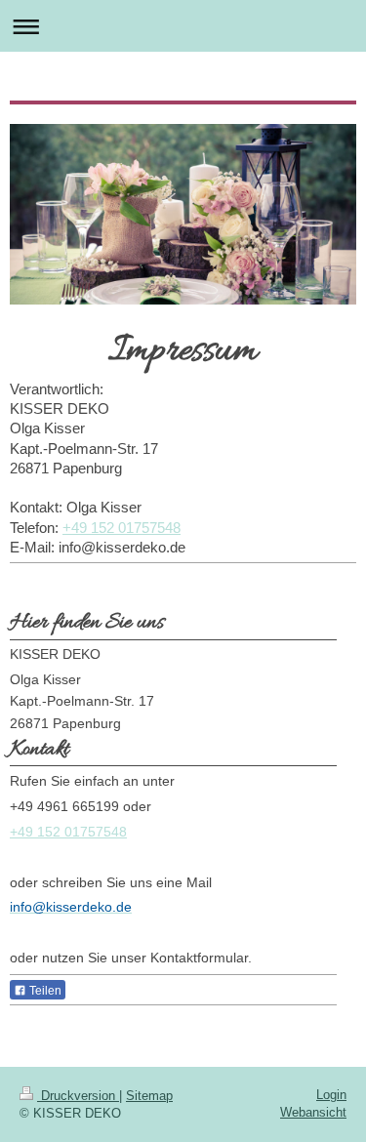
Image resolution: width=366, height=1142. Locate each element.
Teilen (43, 991)
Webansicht (313, 1112)
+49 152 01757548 (121, 527)
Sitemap (149, 1095)
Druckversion (78, 1095)
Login (331, 1094)
